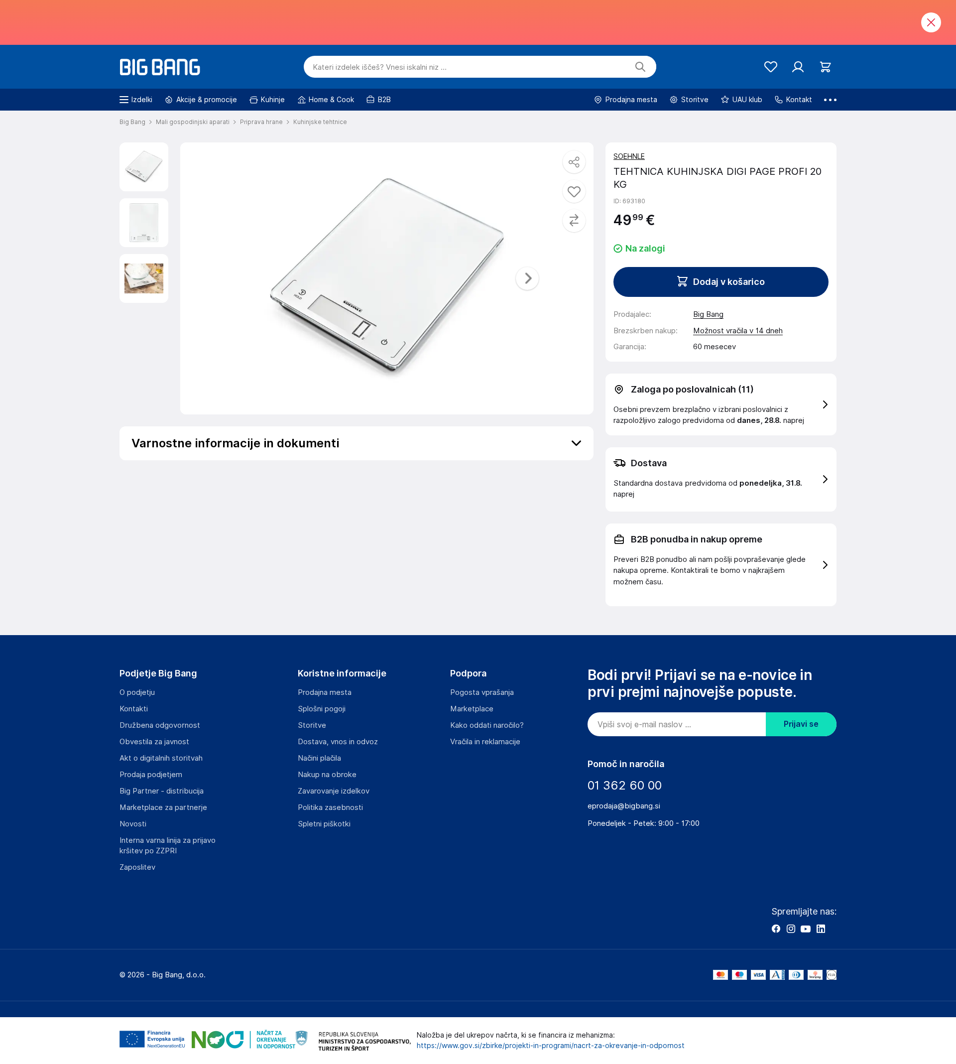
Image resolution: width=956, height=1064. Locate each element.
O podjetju (137, 692)
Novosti (133, 823)
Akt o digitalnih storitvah (161, 758)
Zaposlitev (137, 867)
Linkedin (820, 928)
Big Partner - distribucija (162, 791)
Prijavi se (801, 724)
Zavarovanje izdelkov (333, 791)
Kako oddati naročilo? (487, 725)
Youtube (805, 928)
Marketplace (471, 708)
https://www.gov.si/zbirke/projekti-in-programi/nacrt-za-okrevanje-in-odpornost (551, 1046)
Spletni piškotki (324, 823)
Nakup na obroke (327, 774)
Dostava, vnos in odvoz (338, 741)
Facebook (775, 928)
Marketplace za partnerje (163, 807)
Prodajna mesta (325, 692)
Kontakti (134, 708)
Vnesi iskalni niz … (380, 67)
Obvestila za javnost (154, 741)
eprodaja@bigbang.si (624, 805)
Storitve (312, 725)
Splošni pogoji (322, 708)
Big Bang (708, 314)
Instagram (790, 928)
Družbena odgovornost (160, 725)
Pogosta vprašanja (482, 692)
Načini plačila (319, 758)
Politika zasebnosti (330, 807)
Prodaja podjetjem (151, 774)
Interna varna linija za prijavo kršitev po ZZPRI (168, 845)
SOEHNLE (629, 156)
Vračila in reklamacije (485, 741)
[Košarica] (825, 67)
